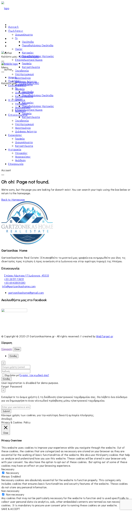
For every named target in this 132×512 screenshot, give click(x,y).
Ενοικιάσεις (15, 135)
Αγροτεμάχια (23, 78)
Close (17, 349)
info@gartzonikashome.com (19, 286)
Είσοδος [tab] (13, 356)
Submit (6, 411)
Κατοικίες (28, 52)
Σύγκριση (6, 349)
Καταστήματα (31, 67)
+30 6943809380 (14, 282)
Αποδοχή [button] (6, 418)
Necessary (12, 473)
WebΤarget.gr (104, 336)
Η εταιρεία (14, 149)
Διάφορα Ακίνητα (26, 81)
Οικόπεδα (28, 41)
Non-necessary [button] (10, 491)
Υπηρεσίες (21, 103)
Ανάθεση (20, 160)
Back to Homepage (13, 199)
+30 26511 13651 (14, 279)
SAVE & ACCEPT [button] (10, 509)
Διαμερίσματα (24, 34)
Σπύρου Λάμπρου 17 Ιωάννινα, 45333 (26, 275)
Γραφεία (26, 63)
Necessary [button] (7, 469)
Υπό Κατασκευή (24, 74)
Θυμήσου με (12, 375)
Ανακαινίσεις (23, 156)
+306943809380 (29, 56)
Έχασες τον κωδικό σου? (34, 375)
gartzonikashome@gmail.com (26, 292)
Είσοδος (6, 378)
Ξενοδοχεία (22, 70)
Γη (16, 38)
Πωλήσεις (15, 31)
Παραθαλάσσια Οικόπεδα (37, 45)
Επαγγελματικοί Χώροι (28, 59)
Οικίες (19, 49)
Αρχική (13, 27)
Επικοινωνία (18, 115)
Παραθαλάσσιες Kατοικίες (38, 106)
